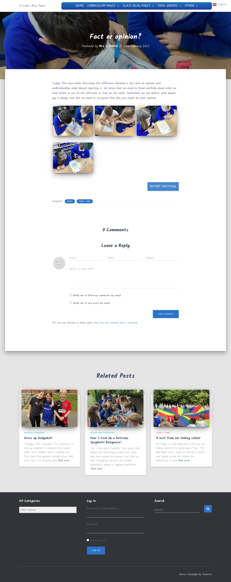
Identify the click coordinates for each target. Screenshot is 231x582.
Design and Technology (102, 432)
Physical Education (34, 432)
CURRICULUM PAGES (101, 5)
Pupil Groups (167, 5)
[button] (73, 121)
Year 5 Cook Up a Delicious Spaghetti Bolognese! (109, 440)
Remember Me (98, 540)
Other (189, 5)
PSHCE (70, 201)
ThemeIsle (207, 574)
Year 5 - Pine (163, 432)
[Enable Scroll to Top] (224, 575)
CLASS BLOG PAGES (136, 5)
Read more (63, 461)
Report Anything (163, 186)
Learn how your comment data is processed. (115, 323)
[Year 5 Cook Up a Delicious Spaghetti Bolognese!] (115, 408)
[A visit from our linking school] (181, 408)
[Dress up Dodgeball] (49, 408)
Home (79, 5)
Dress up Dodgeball (38, 438)
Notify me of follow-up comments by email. (97, 295)
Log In (96, 550)
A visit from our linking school (178, 438)
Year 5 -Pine (84, 201)
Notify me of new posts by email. (91, 303)
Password (92, 524)
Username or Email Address (102, 508)
